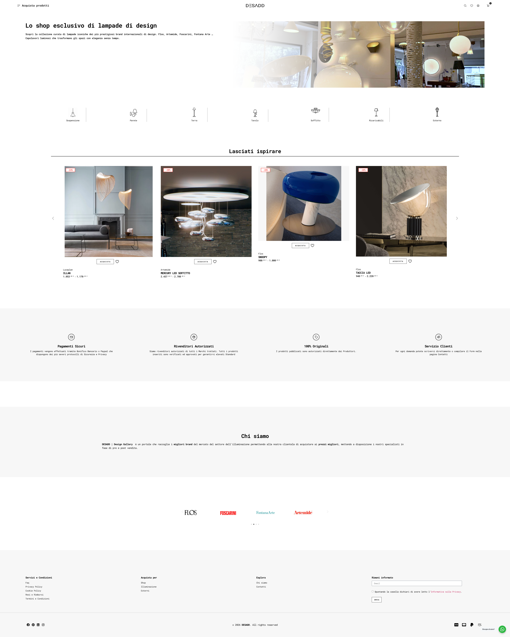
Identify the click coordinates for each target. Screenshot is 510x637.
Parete (133, 120)
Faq (27, 582)
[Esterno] (437, 112)
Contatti (261, 586)
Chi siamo (261, 582)
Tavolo (254, 120)
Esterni (145, 590)
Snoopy (165, 257)
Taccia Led (265, 272)
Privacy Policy (34, 586)
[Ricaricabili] (376, 112)
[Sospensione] (72, 112)
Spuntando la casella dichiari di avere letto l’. (418, 591)
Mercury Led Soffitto (77, 273)
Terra (194, 120)
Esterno (437, 120)
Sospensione (72, 120)
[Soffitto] (315, 112)
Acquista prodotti (35, 5)
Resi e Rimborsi (34, 594)
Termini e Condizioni (37, 598)
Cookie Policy (33, 590)
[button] (53, 218)
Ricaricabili (376, 120)
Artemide (68, 269)
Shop (143, 582)
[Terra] (194, 112)
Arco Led (362, 273)
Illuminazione (148, 586)
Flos (163, 253)
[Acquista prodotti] (18, 5)
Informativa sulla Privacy (446, 591)
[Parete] (133, 113)
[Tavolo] (255, 113)
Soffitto (315, 120)
